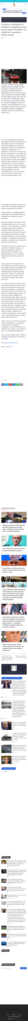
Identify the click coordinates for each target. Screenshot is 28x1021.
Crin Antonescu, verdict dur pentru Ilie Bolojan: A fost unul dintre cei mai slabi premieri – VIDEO (13, 570)
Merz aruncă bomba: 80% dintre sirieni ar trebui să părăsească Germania (13, 549)
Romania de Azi (17, 1018)
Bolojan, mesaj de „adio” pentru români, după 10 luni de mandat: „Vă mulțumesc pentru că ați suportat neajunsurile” (13, 647)
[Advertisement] (14, 52)
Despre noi (13, 1014)
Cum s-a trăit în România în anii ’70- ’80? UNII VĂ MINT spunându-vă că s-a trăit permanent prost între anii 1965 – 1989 (16, 903)
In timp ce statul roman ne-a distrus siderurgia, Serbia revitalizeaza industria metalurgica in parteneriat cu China (16, 881)
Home (8, 1014)
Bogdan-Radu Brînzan (11, 342)
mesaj (5, 380)
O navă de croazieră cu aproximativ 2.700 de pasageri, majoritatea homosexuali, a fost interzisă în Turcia (16, 943)
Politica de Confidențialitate (14, 1016)
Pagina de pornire (5, 18)
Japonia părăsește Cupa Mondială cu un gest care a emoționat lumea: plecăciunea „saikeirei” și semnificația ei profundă (16, 928)
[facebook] (14, 1)
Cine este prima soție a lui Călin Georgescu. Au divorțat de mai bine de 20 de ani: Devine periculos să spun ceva (16, 889)
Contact (19, 1014)
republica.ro (9, 346)
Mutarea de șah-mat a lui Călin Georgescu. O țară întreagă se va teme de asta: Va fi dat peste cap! (19, 725)
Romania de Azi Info (17, 672)
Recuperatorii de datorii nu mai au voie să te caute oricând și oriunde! (17, 896)
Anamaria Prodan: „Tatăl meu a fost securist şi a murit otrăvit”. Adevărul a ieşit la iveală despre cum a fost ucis (19, 759)
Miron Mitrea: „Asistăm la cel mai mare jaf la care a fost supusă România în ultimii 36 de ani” (16, 936)
